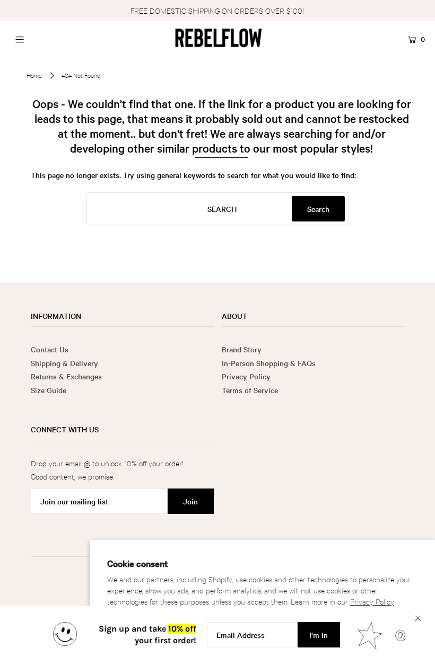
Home (34, 75)
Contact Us (49, 349)
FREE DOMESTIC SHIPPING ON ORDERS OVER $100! (217, 10)
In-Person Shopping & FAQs (269, 363)
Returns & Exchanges (66, 376)
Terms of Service (250, 390)
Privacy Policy (372, 601)
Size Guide (48, 390)
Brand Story (242, 349)
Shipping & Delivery (64, 363)
